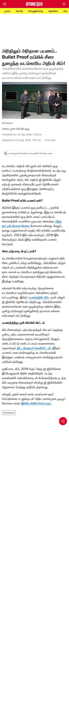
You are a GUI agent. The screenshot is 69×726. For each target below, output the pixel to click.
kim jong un (9, 412)
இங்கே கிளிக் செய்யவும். (36, 403)
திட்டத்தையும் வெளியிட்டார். (34, 348)
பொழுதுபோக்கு (35, 10)
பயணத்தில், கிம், (39, 297)
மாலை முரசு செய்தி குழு (15, 128)
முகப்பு (7, 10)
